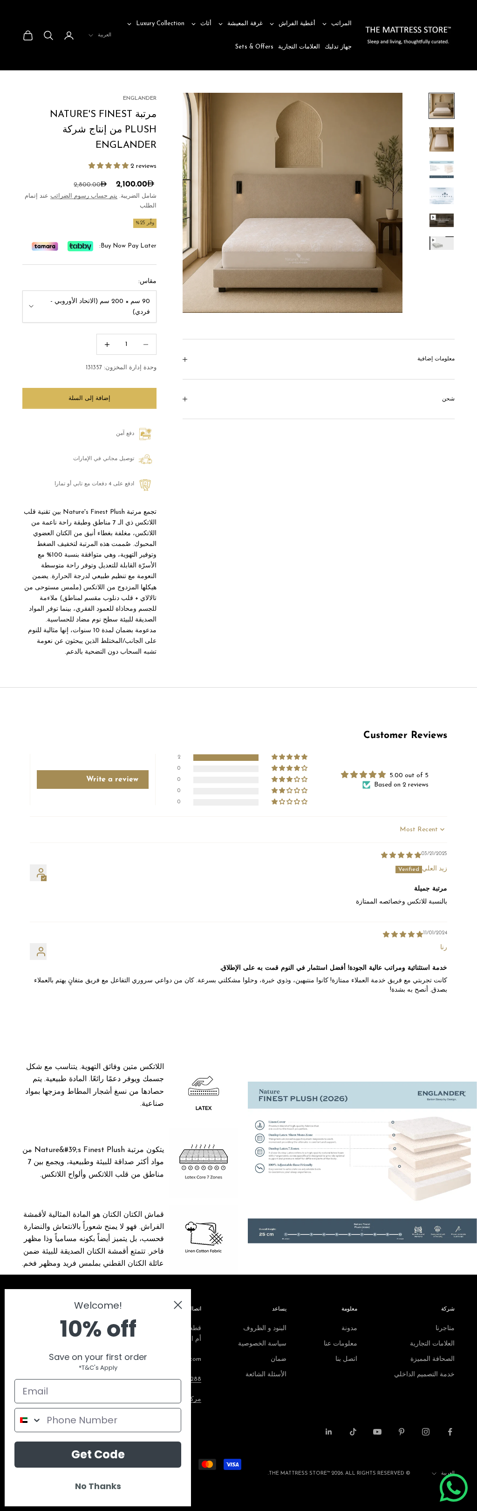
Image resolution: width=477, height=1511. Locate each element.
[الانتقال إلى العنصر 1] (442, 106)
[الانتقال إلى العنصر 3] (442, 169)
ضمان (278, 1359)
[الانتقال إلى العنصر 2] (442, 139)
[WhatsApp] (454, 1488)
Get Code (98, 1454)
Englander (140, 98)
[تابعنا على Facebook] (450, 1431)
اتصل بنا (346, 1359)
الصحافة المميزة (432, 1359)
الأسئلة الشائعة (265, 1374)
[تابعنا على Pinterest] (401, 1431)
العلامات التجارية (432, 1343)
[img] (401, 855)
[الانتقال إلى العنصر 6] (442, 243)
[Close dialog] (178, 1305)
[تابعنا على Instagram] (425, 1431)
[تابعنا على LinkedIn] (329, 1431)
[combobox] (28, 1420)
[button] (109, 166)
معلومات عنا (340, 1343)
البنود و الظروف (264, 1328)
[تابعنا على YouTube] (377, 1431)
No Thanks (98, 1486)
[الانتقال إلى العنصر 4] (442, 195)
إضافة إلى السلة (89, 398)
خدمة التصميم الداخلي (424, 1374)
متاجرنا (445, 1328)
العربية (104, 35)
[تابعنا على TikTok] (353, 1431)
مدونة (349, 1328)
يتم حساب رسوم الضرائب (83, 196)
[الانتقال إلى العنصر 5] (442, 220)
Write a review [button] (112, 779)
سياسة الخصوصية (262, 1343)
